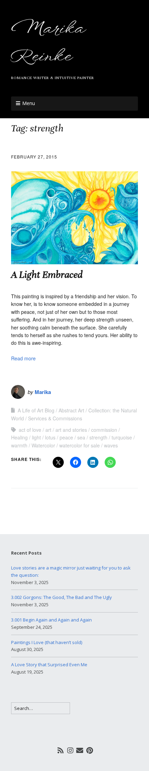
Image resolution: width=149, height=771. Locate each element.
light (36, 437)
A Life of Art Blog (36, 410)
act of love (30, 429)
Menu (28, 103)
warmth (19, 445)
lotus (50, 437)
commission (104, 429)
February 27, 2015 (34, 157)
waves (111, 445)
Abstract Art (71, 410)
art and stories (71, 429)
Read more (23, 358)
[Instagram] (70, 750)
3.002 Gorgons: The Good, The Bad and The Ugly (61, 597)
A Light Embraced (46, 275)
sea (81, 437)
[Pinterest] (89, 750)
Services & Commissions (55, 418)
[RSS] (60, 750)
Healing (19, 437)
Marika (43, 392)
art (48, 429)
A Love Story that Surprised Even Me (49, 664)
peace (66, 437)
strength (98, 437)
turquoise (122, 437)
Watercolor (43, 445)
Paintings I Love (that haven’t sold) (46, 642)
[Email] (80, 750)
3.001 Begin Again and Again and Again (51, 620)
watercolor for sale (79, 445)
